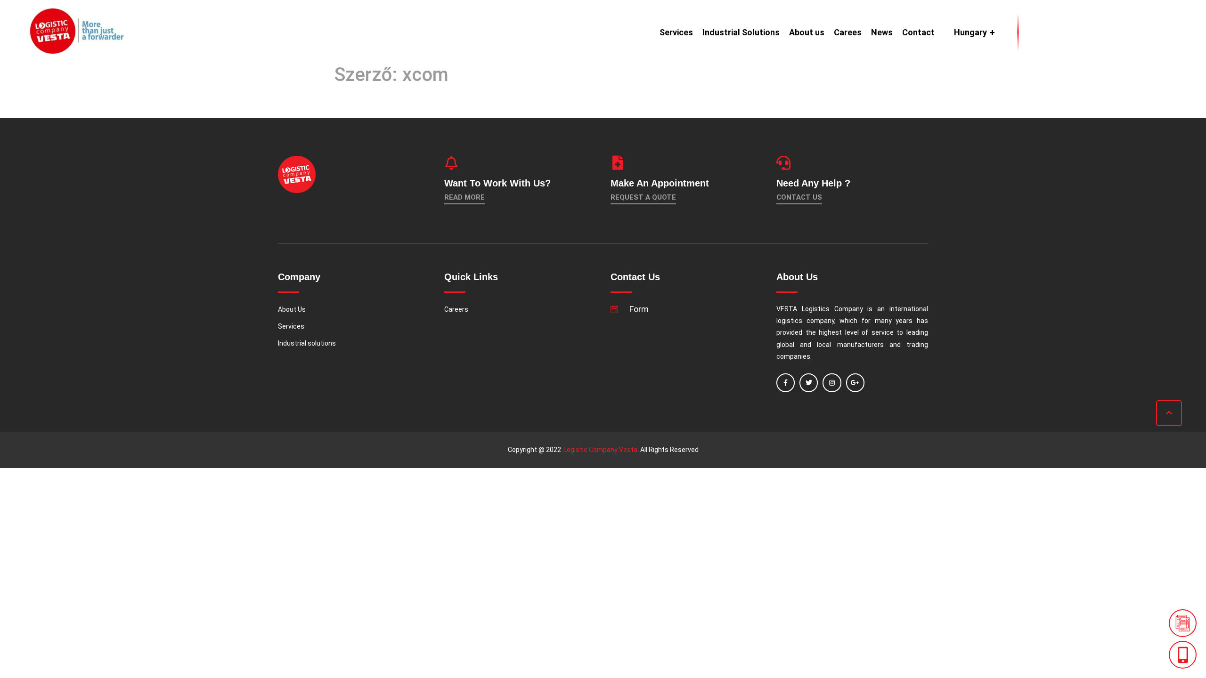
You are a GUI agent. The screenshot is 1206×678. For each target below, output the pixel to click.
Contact (918, 32)
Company (848, 309)
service (883, 332)
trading (917, 344)
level (852, 332)
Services (676, 32)
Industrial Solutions (741, 32)
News (882, 32)
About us (806, 32)
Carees (848, 32)
